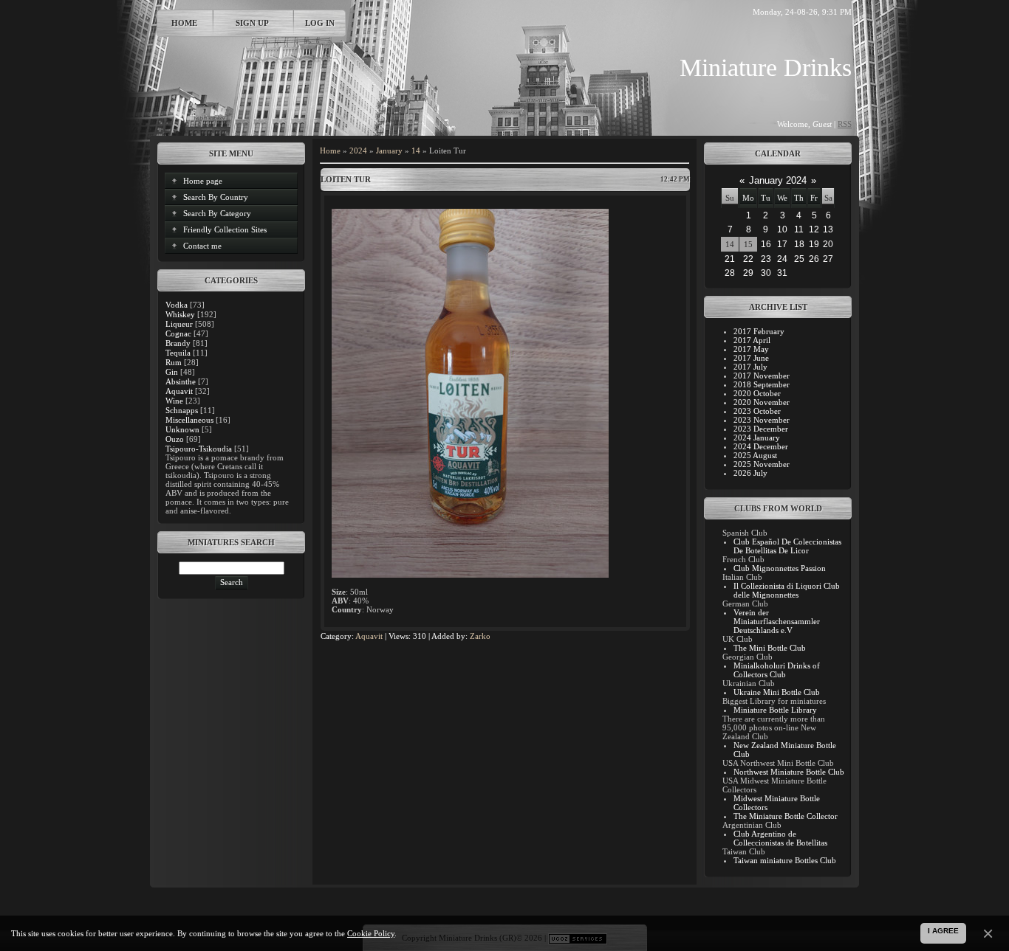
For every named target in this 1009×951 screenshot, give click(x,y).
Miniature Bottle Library (775, 709)
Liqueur (179, 323)
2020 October (757, 393)
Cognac (178, 333)
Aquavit (179, 391)
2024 (358, 150)
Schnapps (181, 410)
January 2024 (778, 180)
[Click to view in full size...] (470, 574)
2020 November (761, 402)
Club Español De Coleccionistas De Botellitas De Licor (787, 546)
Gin (171, 371)
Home (184, 22)
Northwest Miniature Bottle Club (788, 771)
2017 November (761, 375)
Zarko (480, 636)
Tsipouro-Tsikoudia (198, 448)
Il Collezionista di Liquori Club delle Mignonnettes (786, 590)
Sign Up (252, 22)
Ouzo (174, 439)
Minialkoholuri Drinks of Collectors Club (776, 670)
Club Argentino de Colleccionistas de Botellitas (780, 838)
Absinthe (180, 381)
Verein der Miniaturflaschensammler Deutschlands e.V (776, 621)
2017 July (750, 366)
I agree (943, 931)
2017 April (751, 340)
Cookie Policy (370, 933)
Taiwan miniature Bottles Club (784, 860)
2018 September (761, 384)
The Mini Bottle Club (769, 647)
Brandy (178, 343)
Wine (174, 400)
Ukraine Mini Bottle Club (776, 692)
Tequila (178, 352)
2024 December (760, 446)
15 (748, 244)
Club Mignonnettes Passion (779, 568)
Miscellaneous (189, 419)
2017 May (751, 349)
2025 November (761, 464)
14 (415, 150)
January (389, 150)
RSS (845, 124)
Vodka (176, 304)
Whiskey (180, 314)
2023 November (761, 419)
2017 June (751, 357)
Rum (173, 362)
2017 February (758, 331)
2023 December (760, 428)
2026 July (750, 472)
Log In (320, 22)
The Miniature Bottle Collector (785, 816)
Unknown (182, 429)
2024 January (756, 437)
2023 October (757, 411)
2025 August (755, 455)
